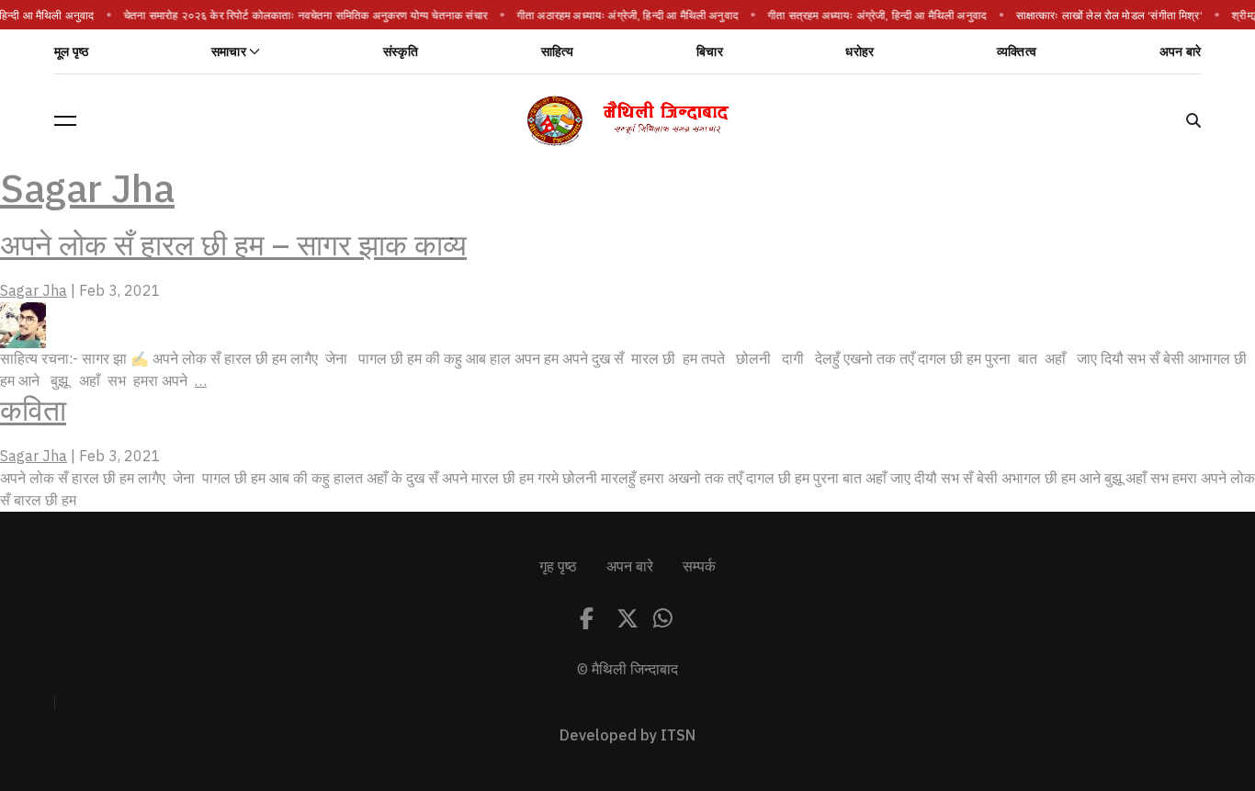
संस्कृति (400, 52)
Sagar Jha (87, 189)
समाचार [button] (228, 52)
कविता (33, 411)
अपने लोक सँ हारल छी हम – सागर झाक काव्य (233, 245)
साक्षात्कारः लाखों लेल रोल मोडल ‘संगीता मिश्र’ (1109, 15)
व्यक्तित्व (1016, 52)
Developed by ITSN (627, 736)
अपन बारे (1180, 52)
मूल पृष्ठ (71, 52)
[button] (65, 120)
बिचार (709, 52)
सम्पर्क (699, 567)
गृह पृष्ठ (558, 567)
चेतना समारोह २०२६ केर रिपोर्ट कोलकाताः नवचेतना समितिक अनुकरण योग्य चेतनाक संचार (306, 15)
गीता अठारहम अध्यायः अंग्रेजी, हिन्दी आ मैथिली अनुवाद (627, 15)
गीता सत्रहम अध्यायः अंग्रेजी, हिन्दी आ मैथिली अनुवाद (877, 15)
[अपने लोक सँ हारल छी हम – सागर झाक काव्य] (23, 324)
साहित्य (557, 52)
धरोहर (859, 52)
